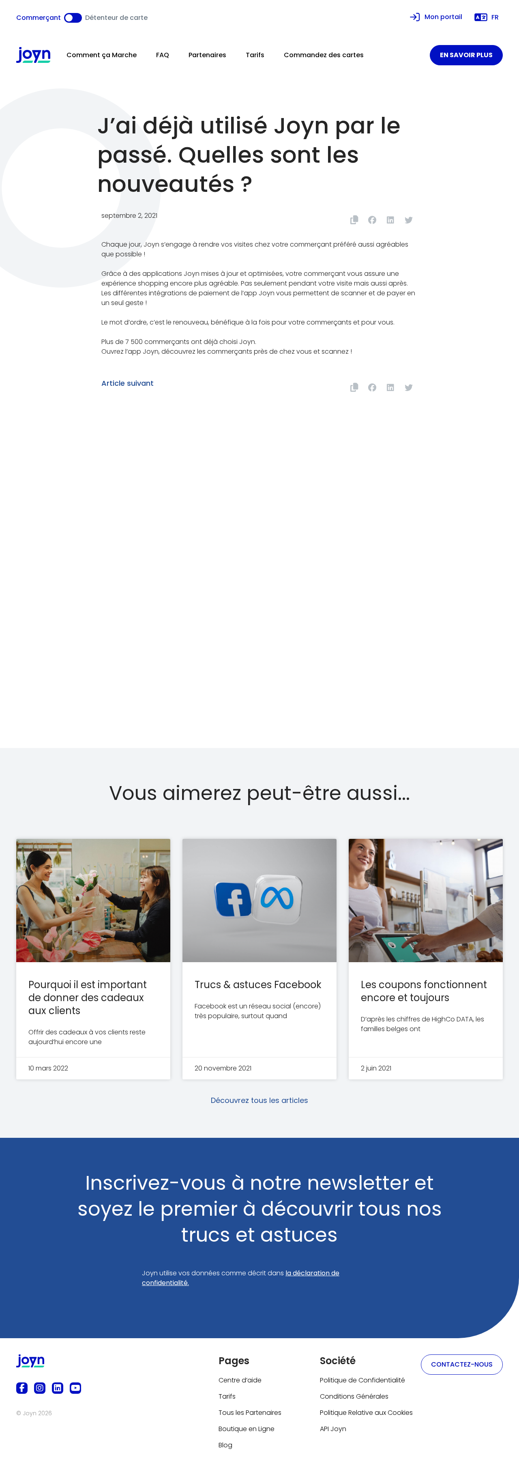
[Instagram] (39, 1388)
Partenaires (207, 55)
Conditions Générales (354, 1396)
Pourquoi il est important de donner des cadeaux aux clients (87, 997)
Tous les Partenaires (250, 1412)
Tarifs (255, 55)
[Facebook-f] (22, 1388)
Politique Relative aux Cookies (366, 1412)
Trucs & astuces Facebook (258, 984)
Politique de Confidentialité (362, 1380)
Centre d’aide (240, 1380)
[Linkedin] (57, 1388)
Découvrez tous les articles (259, 1100)
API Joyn (333, 1429)
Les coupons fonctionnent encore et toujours (424, 991)
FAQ (162, 55)
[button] (372, 220)
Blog (225, 1445)
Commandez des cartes (324, 55)
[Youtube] (75, 1388)
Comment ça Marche (101, 55)
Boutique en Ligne (247, 1429)
